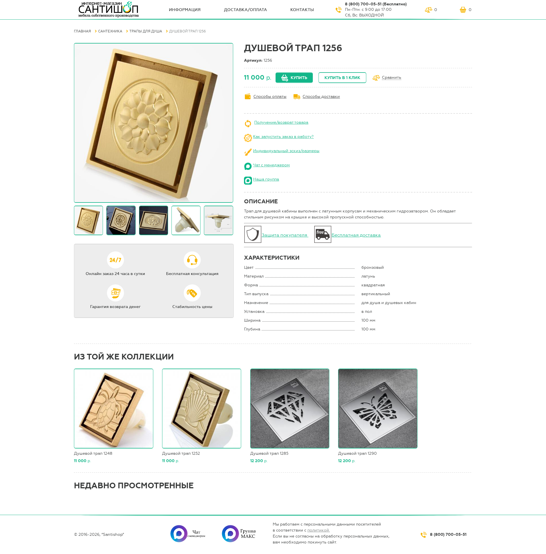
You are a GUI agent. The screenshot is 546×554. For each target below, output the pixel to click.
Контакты (302, 9)
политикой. (318, 530)
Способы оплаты (269, 96)
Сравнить (391, 78)
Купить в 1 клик (342, 77)
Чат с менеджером (271, 165)
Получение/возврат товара (281, 122)
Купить (299, 77)
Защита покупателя (285, 235)
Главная (82, 31)
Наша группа (266, 179)
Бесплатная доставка (356, 235)
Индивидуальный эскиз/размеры (286, 150)
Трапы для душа (145, 31)
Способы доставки (321, 96)
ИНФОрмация (184, 9)
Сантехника (110, 31)
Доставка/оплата (245, 9)
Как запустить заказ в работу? (283, 136)
